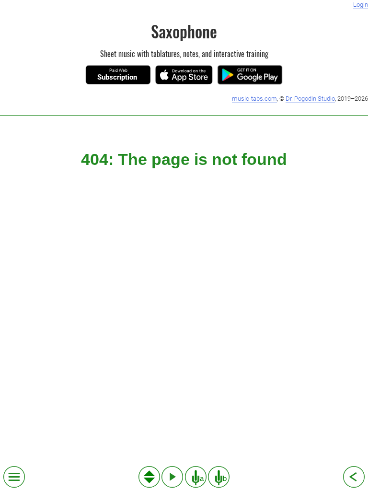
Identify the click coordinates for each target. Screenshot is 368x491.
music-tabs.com (254, 98)
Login (360, 4)
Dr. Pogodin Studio (310, 98)
